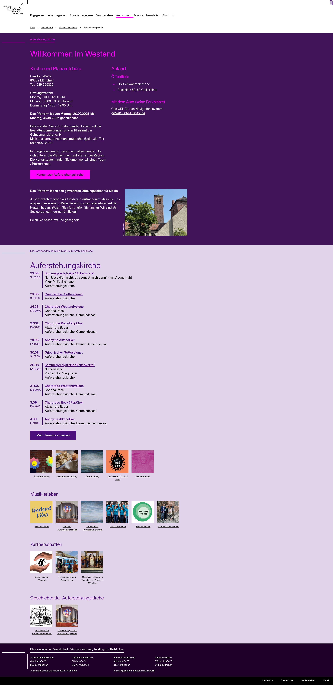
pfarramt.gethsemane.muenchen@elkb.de (67, 139)
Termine (138, 15)
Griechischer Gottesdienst (64, 294)
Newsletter (152, 15)
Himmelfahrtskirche (124, 657)
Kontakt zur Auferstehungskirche (60, 175)
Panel (326, 680)
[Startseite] (13, 8)
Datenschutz (287, 680)
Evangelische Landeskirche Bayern (135, 670)
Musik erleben (104, 15)
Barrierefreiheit (308, 680)
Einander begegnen (81, 15)
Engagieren (37, 15)
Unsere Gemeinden (68, 27)
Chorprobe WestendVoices (64, 307)
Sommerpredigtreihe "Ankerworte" (70, 273)
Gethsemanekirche (82, 657)
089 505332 (45, 84)
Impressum (267, 680)
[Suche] (175, 14)
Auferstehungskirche (42, 657)
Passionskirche (163, 657)
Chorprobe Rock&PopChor (64, 323)
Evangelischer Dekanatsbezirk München (55, 670)
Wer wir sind (123, 15)
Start (165, 15)
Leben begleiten (56, 15)
